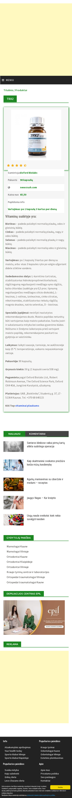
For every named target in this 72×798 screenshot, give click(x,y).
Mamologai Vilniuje (18, 551)
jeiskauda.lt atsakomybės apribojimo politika (41, 795)
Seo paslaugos (48, 777)
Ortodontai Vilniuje (18, 567)
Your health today (13, 750)
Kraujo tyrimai (47, 747)
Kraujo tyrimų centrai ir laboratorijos (28, 572)
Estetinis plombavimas (52, 757)
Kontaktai (45, 780)
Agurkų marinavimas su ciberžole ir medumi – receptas (45, 481)
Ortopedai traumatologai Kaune (25, 582)
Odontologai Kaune (50, 750)
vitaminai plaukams (27, 405)
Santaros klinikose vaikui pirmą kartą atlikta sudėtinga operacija (46, 444)
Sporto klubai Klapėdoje (17, 757)
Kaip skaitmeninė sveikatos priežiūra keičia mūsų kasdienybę (46, 462)
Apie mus (45, 770)
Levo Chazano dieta (14, 780)
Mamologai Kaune (17, 546)
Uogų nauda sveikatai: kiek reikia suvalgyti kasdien (43, 517)
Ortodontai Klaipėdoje (19, 561)
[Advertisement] (36, 39)
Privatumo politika (50, 773)
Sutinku (60, 787)
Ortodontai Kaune (17, 556)
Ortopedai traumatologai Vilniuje (26, 577)
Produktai (21, 90)
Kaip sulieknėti (12, 773)
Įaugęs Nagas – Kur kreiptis (41, 498)
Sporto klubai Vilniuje (15, 754)
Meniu (10, 80)
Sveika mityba (12, 770)
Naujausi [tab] (14, 433)
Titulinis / (9, 90)
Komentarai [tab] (37, 433)
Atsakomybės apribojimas (18, 747)
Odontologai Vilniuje (51, 754)
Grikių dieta (10, 777)
